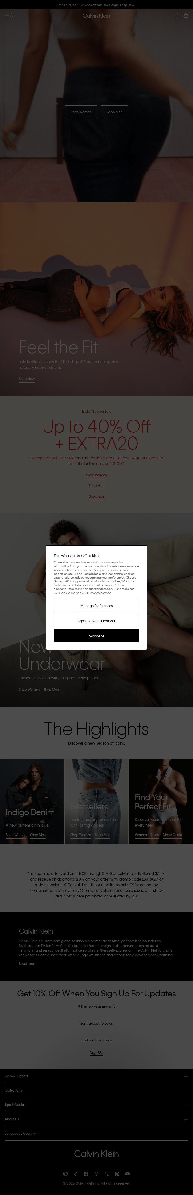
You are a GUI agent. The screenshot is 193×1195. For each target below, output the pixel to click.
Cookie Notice (70, 593)
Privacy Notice (99, 593)
